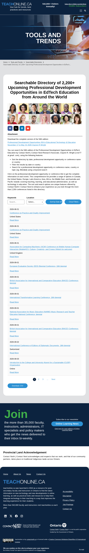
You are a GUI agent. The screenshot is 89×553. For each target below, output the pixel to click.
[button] (85, 11)
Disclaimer (67, 496)
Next (53, 379)
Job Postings (68, 505)
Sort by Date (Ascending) (56, 202)
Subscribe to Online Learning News (75, 4)
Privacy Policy (41, 550)
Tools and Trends (17, 62)
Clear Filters (73, 202)
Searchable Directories (34, 62)
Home (5, 62)
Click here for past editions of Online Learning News (67, 429)
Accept (81, 549)
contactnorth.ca (31, 539)
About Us (17, 474)
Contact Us (40, 474)
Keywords (12, 198)
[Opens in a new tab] (80, 10)
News (28, 474)
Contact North (54, 529)
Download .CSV (17, 386)
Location (30, 198)
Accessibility (68, 492)
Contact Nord (64, 529)
